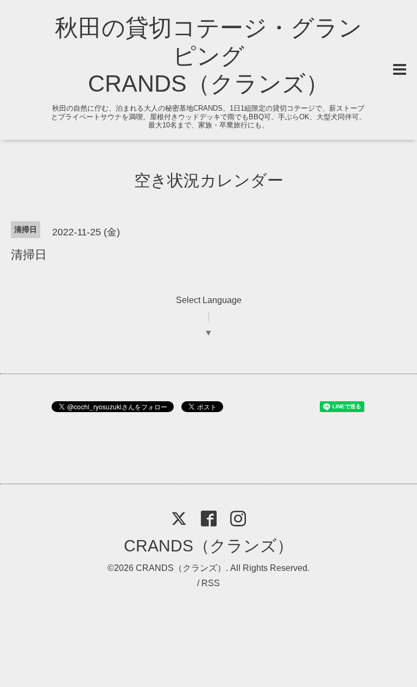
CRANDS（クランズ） (208, 546)
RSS (210, 583)
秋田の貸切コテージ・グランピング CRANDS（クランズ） (208, 56)
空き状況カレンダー (208, 180)
